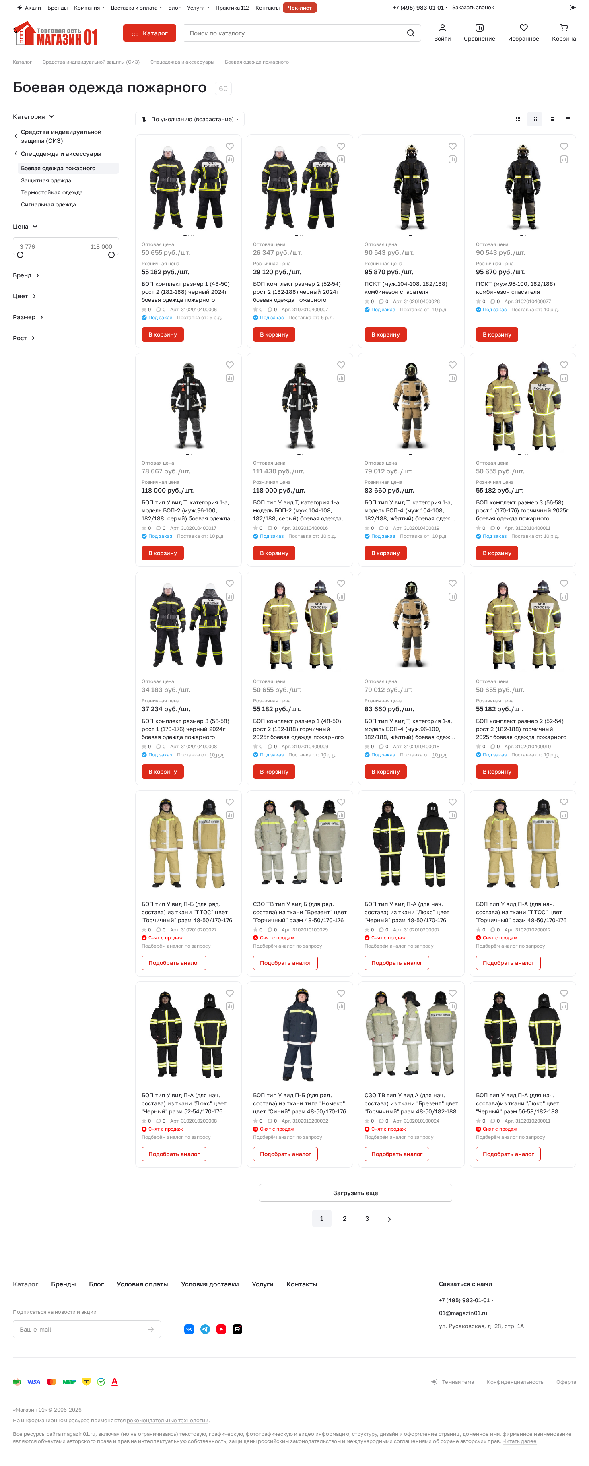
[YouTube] (221, 1329)
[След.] (389, 1218)
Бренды (63, 1284)
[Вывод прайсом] (568, 119)
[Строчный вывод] (551, 119)
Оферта (566, 1382)
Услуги (263, 1284)
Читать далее (520, 1441)
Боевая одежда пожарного (58, 168)
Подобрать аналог (174, 962)
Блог (96, 1284)
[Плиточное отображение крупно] (517, 119)
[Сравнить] (230, 159)
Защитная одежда (46, 180)
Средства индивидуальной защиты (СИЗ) (61, 136)
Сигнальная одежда (48, 204)
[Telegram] (205, 1329)
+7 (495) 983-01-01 (418, 7)
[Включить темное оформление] (573, 7)
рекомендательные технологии (167, 1420)
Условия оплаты (142, 1284)
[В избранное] (230, 146)
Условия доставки (210, 1284)
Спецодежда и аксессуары (61, 153)
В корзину (162, 334)
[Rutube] (237, 1329)
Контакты (301, 1284)
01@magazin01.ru (463, 1312)
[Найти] (411, 33)
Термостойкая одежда (52, 192)
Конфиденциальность (515, 1382)
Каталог (25, 1284)
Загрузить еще (355, 1192)
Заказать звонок (473, 7)
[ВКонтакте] (189, 1329)
